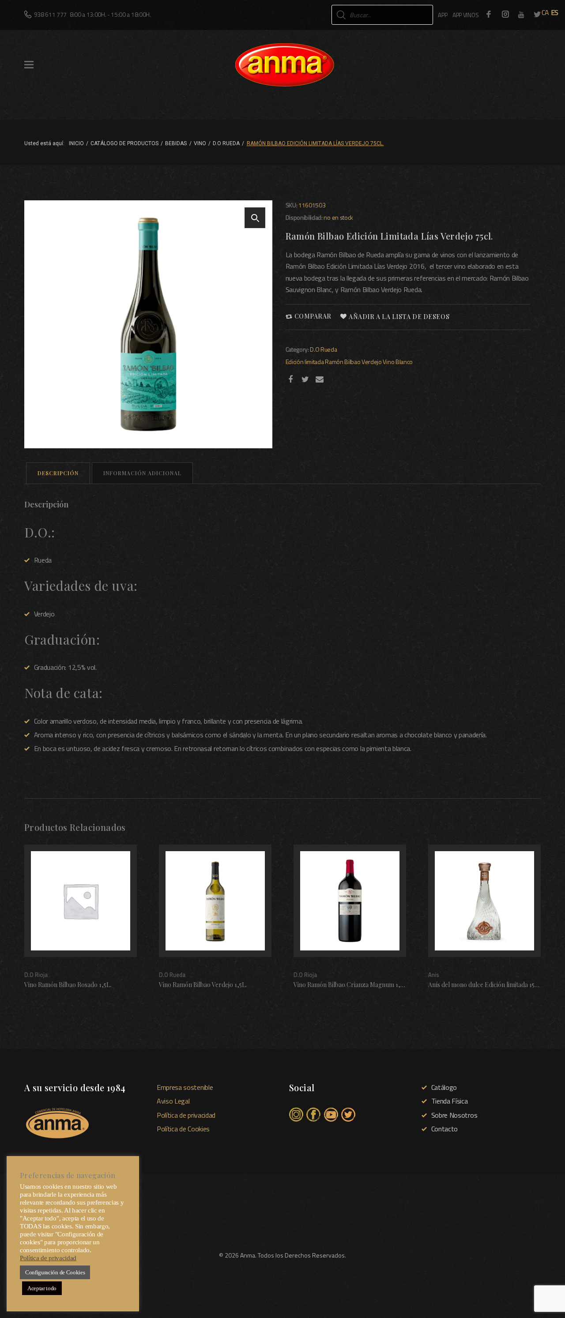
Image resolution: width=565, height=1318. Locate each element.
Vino (200, 143)
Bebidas (176, 143)
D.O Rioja (36, 974)
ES (554, 12)
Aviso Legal (173, 1101)
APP (442, 14)
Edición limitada (305, 361)
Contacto (444, 1128)
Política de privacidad (186, 1115)
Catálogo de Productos (124, 143)
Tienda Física (449, 1101)
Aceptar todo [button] (41, 1288)
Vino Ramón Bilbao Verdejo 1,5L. (203, 984)
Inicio (76, 143)
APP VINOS (465, 14)
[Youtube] (521, 14)
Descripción (58, 473)
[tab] (58, 473)
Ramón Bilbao (342, 361)
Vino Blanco (397, 361)
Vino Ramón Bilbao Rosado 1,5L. (67, 984)
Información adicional (142, 473)
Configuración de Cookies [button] (55, 1272)
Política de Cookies (183, 1128)
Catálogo (444, 1087)
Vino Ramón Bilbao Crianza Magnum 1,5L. (351, 984)
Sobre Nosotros (454, 1115)
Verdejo (372, 361)
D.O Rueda (226, 143)
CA (545, 12)
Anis (433, 974)
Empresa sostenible (185, 1087)
